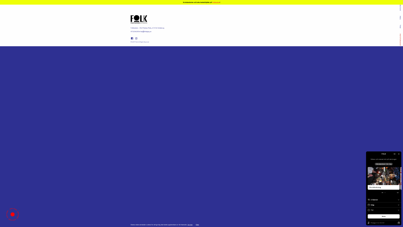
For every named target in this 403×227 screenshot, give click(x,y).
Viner (400, 26)
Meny (400, 18)
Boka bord (400, 7)
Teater (400, 53)
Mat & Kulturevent (400, 40)
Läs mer (190, 225)
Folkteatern (216, 2)
